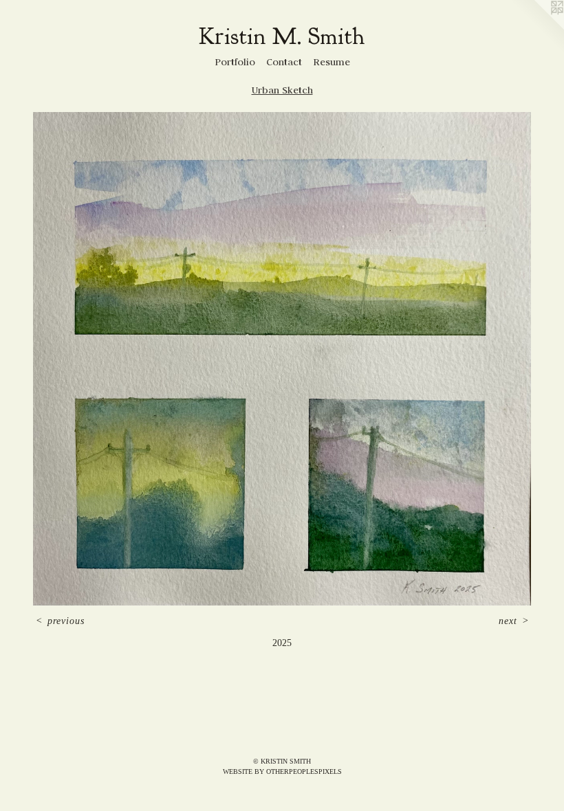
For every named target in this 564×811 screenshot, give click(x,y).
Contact (284, 62)
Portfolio (235, 62)
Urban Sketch (282, 90)
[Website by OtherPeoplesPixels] (536, 27)
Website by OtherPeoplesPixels (282, 771)
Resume (331, 62)
